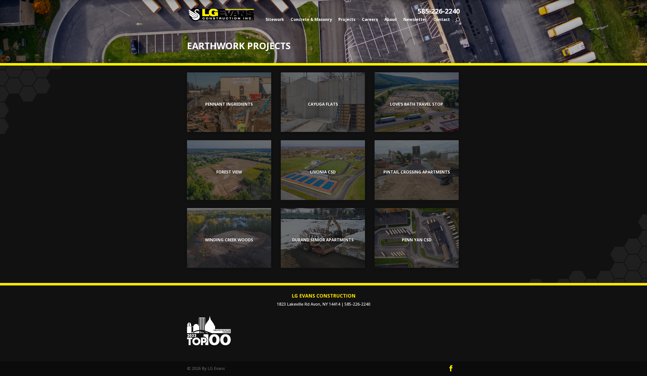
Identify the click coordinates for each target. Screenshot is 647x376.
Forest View (229, 172)
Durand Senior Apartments (323, 240)
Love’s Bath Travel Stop (416, 104)
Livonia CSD (323, 172)
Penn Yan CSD (416, 240)
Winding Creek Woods (229, 240)
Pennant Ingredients (229, 104)
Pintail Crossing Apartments (416, 172)
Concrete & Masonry (311, 20)
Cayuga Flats (323, 104)
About (390, 20)
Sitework (275, 20)
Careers (370, 20)
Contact (441, 20)
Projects (346, 20)
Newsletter (415, 20)
